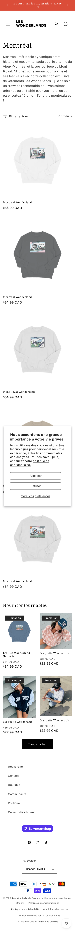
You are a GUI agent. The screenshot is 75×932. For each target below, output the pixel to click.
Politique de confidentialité (25, 909)
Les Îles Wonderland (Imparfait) (16, 654)
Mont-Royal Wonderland (19, 391)
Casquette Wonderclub (54, 653)
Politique (14, 803)
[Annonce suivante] (67, 5)
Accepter (36, 475)
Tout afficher (37, 744)
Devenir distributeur (21, 812)
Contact (13, 775)
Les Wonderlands (21, 898)
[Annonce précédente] (7, 5)
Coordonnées (53, 915)
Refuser (35, 486)
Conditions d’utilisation (55, 909)
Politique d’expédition (30, 915)
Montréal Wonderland (17, 202)
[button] (8, 23)
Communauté (17, 794)
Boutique (14, 784)
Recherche (15, 766)
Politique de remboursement (43, 903)
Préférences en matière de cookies (39, 921)
